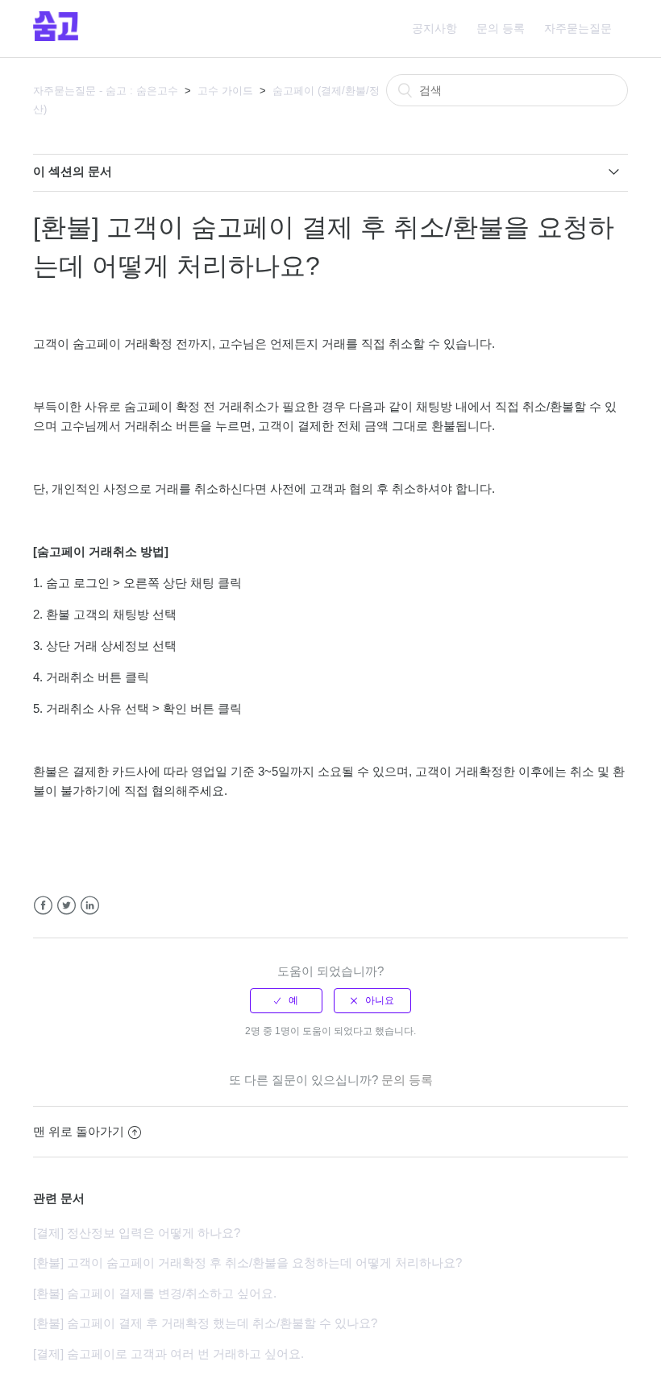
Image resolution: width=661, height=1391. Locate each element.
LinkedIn (90, 906)
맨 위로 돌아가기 (78, 1131)
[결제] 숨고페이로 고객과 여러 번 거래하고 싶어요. (168, 1353)
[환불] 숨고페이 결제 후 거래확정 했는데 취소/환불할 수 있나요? (205, 1323)
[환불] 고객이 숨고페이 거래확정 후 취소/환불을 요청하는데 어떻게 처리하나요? (247, 1262)
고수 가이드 (225, 91)
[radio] (286, 1000)
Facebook (43, 906)
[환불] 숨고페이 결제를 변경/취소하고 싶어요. (154, 1293)
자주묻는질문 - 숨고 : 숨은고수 (105, 91)
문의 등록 (500, 28)
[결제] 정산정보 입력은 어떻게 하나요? (136, 1233)
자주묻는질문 (578, 28)
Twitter (66, 906)
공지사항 (434, 28)
